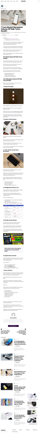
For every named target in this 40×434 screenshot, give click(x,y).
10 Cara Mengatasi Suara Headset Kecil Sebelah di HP (19, 416)
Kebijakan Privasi (35, 429)
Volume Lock (13, 194)
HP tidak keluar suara (13, 115)
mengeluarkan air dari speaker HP (11, 249)
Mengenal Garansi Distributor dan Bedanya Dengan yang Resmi (19, 358)
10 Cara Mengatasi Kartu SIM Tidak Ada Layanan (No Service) (20, 343)
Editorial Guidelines (15, 431)
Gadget (5, 8)
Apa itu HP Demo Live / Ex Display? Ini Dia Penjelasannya (20, 373)
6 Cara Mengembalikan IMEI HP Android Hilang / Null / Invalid (19, 388)
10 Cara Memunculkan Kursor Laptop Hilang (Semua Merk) (33, 424)
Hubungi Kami (28, 429)
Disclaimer (20, 429)
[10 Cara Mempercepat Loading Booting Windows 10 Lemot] (31, 412)
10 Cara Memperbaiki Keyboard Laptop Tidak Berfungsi (33, 408)
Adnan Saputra (13, 317)
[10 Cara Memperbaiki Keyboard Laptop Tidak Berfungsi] (31, 404)
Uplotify (23, 1)
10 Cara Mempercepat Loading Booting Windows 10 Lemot (33, 416)
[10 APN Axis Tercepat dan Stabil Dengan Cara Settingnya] (31, 396)
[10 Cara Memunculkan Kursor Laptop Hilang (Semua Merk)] (31, 420)
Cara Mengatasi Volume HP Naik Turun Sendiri (12, 39)
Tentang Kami (14, 429)
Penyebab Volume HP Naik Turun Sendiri (11, 38)
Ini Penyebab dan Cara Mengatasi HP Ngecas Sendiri (19, 402)
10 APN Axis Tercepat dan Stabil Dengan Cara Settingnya (33, 400)
